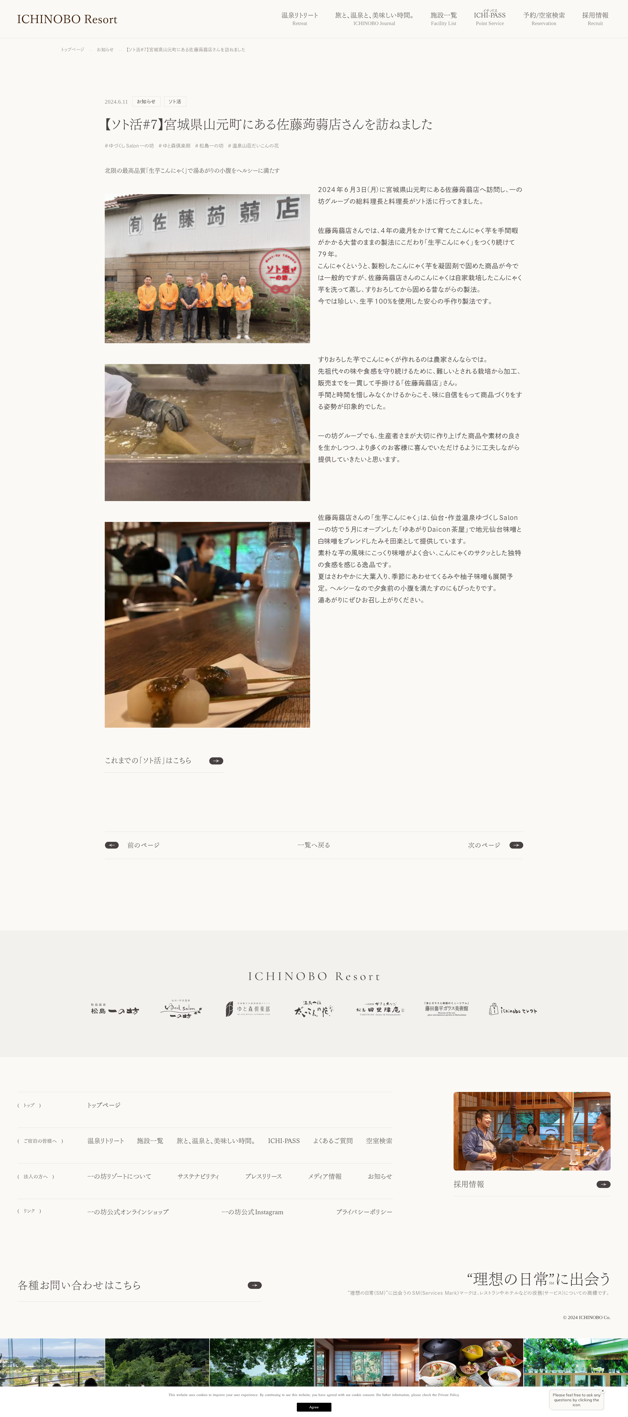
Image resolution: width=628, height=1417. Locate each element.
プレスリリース (263, 1176)
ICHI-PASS (284, 1141)
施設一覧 (150, 1141)
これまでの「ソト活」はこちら (148, 760)
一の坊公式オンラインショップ (128, 1212)
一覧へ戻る (314, 845)
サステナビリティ (198, 1176)
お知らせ (380, 1176)
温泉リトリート (105, 1141)
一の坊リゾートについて (119, 1176)
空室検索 (379, 1141)
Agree (314, 1407)
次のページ (484, 845)
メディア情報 (325, 1176)
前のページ (143, 845)
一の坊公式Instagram (252, 1212)
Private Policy (448, 1395)
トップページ (104, 1105)
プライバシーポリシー (364, 1212)
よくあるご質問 (333, 1141)
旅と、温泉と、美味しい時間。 (216, 1141)
